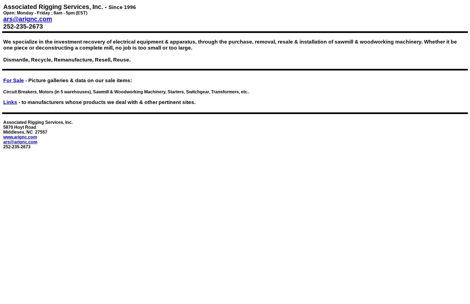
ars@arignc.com (27, 19)
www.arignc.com (20, 137)
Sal (13, 80)
